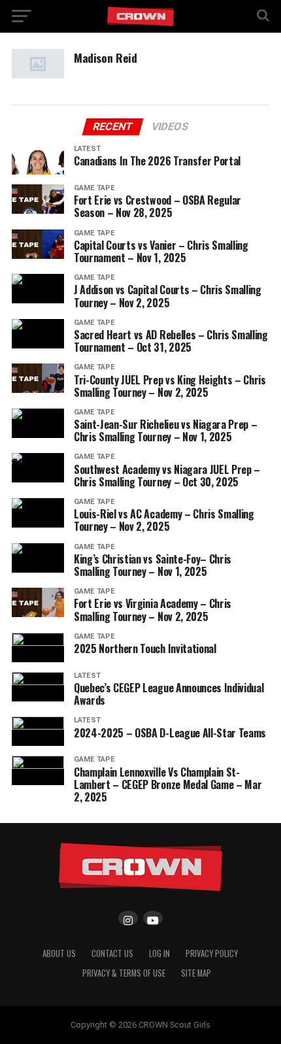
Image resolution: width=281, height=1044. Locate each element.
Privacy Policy (212, 953)
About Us (59, 953)
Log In (159, 953)
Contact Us (112, 953)
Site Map (196, 973)
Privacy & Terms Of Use (123, 973)
